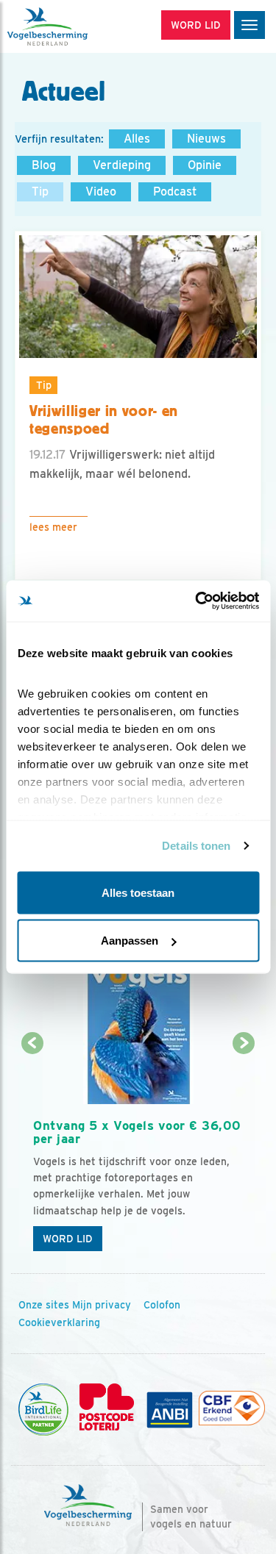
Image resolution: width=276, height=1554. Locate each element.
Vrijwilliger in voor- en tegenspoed (103, 420)
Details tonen (196, 845)
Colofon (162, 1305)
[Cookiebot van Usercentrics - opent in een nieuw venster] (196, 601)
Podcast (175, 191)
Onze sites (43, 1305)
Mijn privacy (101, 1305)
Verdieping (122, 165)
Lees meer (53, 527)
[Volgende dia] (244, 1152)
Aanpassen (129, 940)
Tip (40, 191)
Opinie (205, 165)
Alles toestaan (138, 892)
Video (100, 191)
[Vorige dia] (32, 1152)
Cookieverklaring (59, 1322)
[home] (73, 26)
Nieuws (206, 139)
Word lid (68, 1239)
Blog (44, 165)
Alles (137, 139)
